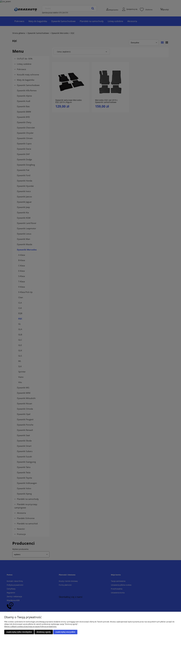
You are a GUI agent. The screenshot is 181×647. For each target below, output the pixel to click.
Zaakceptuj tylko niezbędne (19, 632)
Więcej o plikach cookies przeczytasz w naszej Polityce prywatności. (30, 626)
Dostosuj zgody (44, 632)
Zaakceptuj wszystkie (65, 632)
